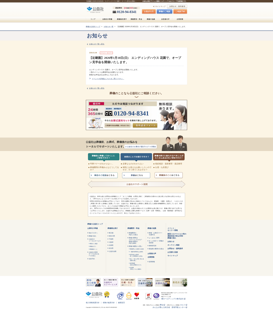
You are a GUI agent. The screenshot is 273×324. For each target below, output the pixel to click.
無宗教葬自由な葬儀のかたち (135, 264)
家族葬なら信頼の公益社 (137, 249)
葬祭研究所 (152, 246)
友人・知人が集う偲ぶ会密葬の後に (137, 259)
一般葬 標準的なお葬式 (136, 251)
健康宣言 (121, 303)
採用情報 (152, 262)
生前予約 (92, 259)
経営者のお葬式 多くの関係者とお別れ (136, 255)
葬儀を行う (93, 246)
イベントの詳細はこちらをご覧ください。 (108, 79)
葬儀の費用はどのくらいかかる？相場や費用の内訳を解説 (135, 240)
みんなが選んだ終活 (160, 307)
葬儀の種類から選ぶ (135, 246)
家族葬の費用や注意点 (156, 249)
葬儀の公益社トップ (95, 224)
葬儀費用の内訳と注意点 (133, 234)
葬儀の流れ (92, 236)
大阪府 (111, 242)
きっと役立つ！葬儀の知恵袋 (156, 242)
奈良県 (111, 248)
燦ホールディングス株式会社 (172, 299)
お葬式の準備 (107, 19)
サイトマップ (160, 6)
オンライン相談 (173, 245)
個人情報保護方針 (92, 303)
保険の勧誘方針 (109, 303)
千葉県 (111, 239)
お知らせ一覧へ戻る (96, 44)
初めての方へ (93, 233)
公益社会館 (112, 251)
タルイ (182, 305)
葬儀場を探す (122, 19)
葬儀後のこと (93, 249)
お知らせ (171, 241)
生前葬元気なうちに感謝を (135, 268)
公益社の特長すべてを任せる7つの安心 (94, 254)
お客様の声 (165, 19)
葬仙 (161, 305)
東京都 (111, 233)
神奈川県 (112, 236)
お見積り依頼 (173, 252)
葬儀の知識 (151, 19)
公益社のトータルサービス (95, 240)
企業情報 (180, 19)
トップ (92, 19)
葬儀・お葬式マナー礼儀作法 (155, 234)
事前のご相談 (93, 243)
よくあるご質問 (154, 238)
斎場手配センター (178, 307)
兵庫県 (111, 245)
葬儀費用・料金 (136, 19)
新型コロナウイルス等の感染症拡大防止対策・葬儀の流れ (177, 236)
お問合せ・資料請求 (175, 248)
